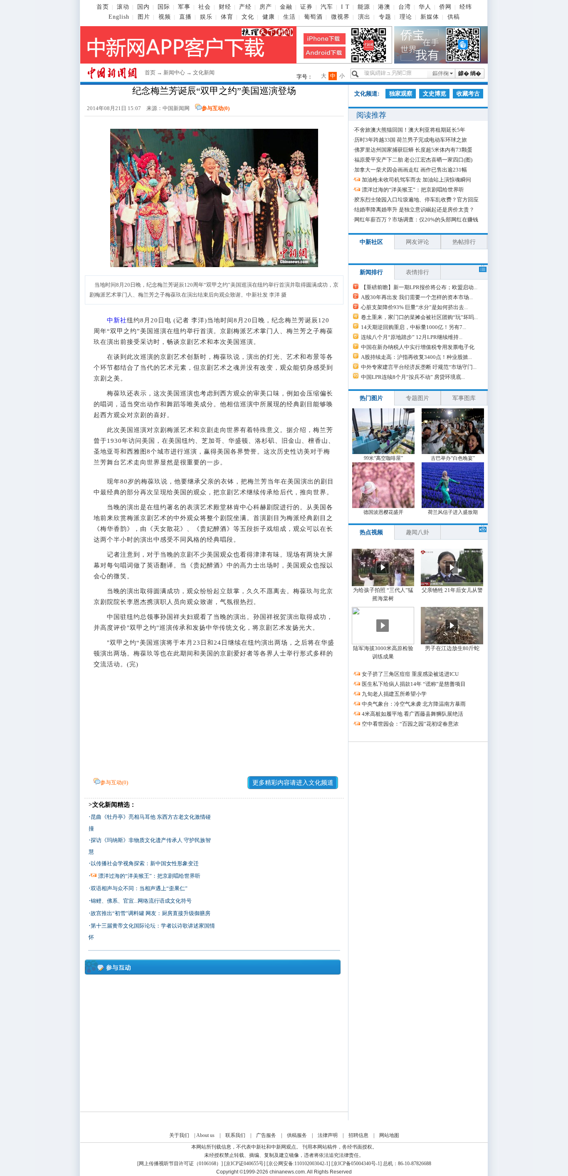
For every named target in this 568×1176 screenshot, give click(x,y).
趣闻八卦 (417, 532)
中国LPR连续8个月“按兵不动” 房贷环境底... (413, 377)
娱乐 (206, 17)
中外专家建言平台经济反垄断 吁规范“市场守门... (419, 367)
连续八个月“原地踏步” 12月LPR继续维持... (411, 337)
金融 (286, 7)
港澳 (384, 7)
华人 (425, 7)
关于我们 (179, 1135)
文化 (248, 17)
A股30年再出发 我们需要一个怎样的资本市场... (417, 297)
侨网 (445, 7)
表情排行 (417, 272)
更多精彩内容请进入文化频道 (292, 782)
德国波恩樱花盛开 (383, 512)
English (119, 17)
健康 (268, 17)
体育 (227, 17)
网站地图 (389, 1135)
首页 (102, 7)
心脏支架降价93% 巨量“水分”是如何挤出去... (414, 307)
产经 (245, 7)
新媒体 (429, 17)
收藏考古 (468, 94)
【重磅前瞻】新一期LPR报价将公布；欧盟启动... (419, 287)
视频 (164, 17)
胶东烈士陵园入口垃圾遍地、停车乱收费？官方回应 (416, 199)
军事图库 (464, 398)
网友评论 (417, 242)
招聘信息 (358, 1135)
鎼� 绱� (469, 73)
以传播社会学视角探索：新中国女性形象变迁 (145, 863)
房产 (265, 7)
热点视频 (371, 532)
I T (345, 7)
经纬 (465, 7)
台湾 (404, 7)
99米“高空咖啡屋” (383, 458)
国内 (143, 7)
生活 (289, 17)
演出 (364, 17)
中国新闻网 (176, 108)
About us (205, 1135)
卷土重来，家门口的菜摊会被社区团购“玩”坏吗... (419, 317)
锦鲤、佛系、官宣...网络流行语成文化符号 (141, 901)
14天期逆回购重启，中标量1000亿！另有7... (413, 327)
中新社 (117, 320)
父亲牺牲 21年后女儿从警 (452, 590)
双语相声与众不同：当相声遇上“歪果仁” (139, 888)
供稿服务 (297, 1135)
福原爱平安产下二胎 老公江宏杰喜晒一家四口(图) (413, 160)
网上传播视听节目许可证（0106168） (180, 1163)
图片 (144, 17)
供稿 (453, 17)
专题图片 (417, 398)
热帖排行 (464, 242)
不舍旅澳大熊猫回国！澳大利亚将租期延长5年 (409, 130)
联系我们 (235, 1135)
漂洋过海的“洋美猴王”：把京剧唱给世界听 (149, 876)
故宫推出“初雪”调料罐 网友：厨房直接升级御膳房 (150, 913)
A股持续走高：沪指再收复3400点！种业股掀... (416, 357)
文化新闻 (204, 72)
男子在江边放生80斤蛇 (452, 648)
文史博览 (434, 94)
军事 (184, 7)
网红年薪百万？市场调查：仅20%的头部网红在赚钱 (416, 219)
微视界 (340, 17)
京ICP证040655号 (245, 1163)
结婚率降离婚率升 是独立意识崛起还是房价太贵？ (414, 209)
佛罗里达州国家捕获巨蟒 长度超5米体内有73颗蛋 (413, 150)
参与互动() (216, 108)
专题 (385, 17)
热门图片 (371, 398)
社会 (204, 7)
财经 (225, 7)
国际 (164, 7)
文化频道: (367, 94)
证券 (306, 7)
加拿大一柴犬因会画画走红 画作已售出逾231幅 (410, 170)
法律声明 (328, 1135)
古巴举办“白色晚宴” (453, 458)
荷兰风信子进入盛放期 (453, 512)
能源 (364, 7)
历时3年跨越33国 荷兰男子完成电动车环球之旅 (410, 140)
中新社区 (371, 242)
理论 (406, 17)
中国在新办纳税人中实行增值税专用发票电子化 (417, 347)
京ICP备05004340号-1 (356, 1163)
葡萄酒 (313, 17)
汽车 (327, 7)
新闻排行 (371, 272)
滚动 (123, 7)
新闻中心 (174, 72)
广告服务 (266, 1135)
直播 (185, 17)
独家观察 (400, 94)
